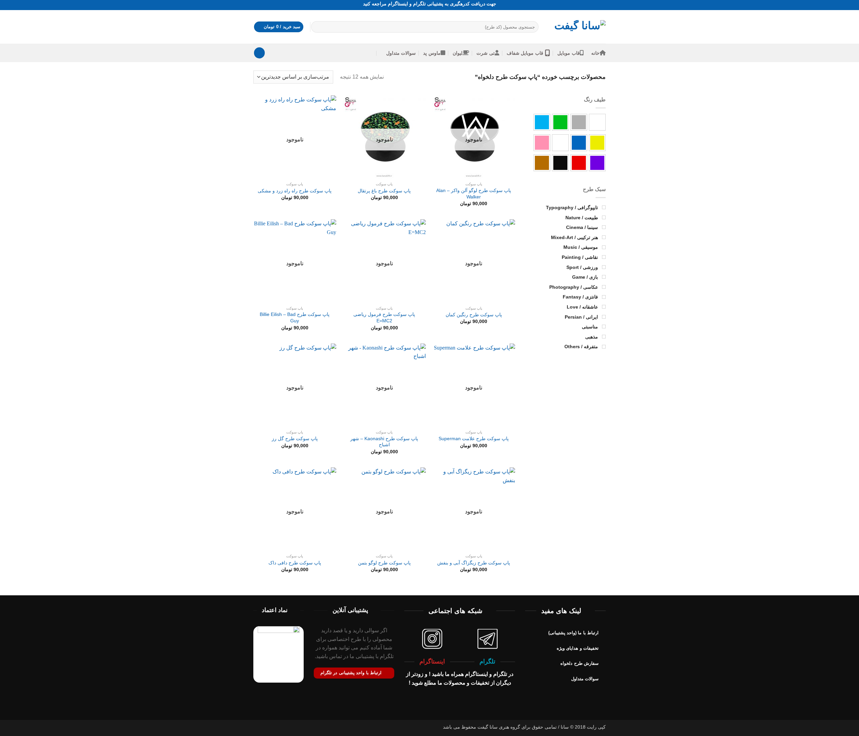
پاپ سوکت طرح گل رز (295, 438)
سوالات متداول (401, 53)
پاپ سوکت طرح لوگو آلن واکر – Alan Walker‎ (473, 193)
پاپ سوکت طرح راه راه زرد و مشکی (295, 190)
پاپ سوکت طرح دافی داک (294, 562)
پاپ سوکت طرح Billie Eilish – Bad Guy (295, 317)
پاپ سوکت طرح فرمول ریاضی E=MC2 (384, 317)
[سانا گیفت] (577, 27)
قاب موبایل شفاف (525, 53)
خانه (595, 53)
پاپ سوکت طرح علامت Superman (474, 438)
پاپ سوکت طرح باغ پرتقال (384, 190)
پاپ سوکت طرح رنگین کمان (474, 314)
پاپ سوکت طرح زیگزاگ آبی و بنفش (473, 562)
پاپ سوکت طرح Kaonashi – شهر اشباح (384, 442)
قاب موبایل (568, 53)
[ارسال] (317, 27)
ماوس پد (431, 53)
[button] (279, 27)
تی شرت (485, 53)
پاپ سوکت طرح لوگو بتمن (384, 562)
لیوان (457, 53)
